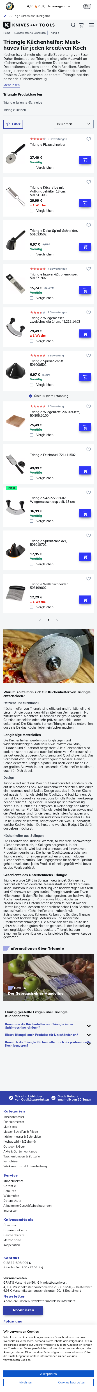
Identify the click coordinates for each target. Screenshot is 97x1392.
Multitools (10, 1126)
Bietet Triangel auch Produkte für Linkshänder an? (41, 1034)
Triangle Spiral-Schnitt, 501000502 (47, 363)
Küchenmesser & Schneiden (29, 32)
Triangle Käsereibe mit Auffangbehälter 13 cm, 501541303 (47, 191)
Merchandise (12, 1240)
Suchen (73, 25)
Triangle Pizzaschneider (47, 145)
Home (6, 32)
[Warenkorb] (81, 25)
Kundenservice (13, 1181)
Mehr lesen (11, 85)
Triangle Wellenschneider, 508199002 (49, 586)
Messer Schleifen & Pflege (20, 1131)
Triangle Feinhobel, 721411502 (53, 455)
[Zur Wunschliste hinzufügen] (89, 139)
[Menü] (91, 25)
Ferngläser (10, 1161)
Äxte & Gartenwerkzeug (20, 1151)
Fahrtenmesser (13, 1121)
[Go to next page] (57, 620)
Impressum (10, 1210)
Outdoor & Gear (14, 1146)
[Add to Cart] (85, 160)
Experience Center (16, 1230)
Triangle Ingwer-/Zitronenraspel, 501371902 (54, 276)
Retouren (9, 1191)
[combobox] (74, 124)
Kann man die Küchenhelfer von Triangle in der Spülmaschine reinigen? (39, 1025)
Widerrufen (11, 1195)
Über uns (9, 1225)
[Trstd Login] (90, 6)
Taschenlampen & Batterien (22, 1156)
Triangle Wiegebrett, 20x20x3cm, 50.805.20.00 (55, 414)
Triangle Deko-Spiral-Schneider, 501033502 (54, 232)
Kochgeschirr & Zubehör (19, 1141)
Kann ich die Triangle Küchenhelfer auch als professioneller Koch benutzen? (48, 1043)
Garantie (9, 1186)
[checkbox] (31, 167)
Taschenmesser (13, 1117)
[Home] (29, 24)
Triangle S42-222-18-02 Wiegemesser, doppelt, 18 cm (52, 500)
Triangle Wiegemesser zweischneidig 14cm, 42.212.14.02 (55, 320)
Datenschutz (12, 1200)
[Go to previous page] (40, 620)
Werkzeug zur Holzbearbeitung (25, 1166)
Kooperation (11, 1245)
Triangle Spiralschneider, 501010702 (48, 543)
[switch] (87, 6)
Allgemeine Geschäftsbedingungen (27, 1205)
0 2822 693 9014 (17, 1263)
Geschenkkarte (13, 1235)
